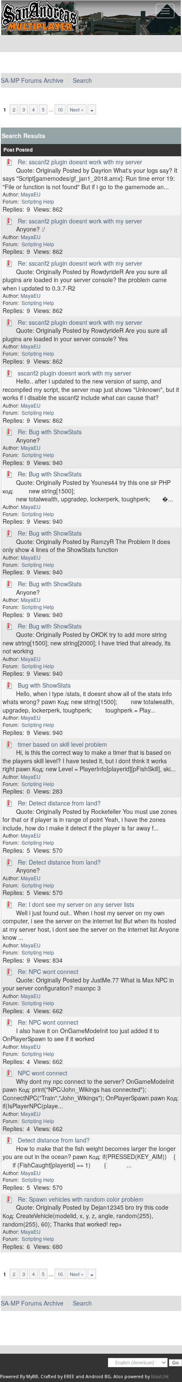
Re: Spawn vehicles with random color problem (80, 1199)
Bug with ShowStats (44, 685)
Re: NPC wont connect (48, 971)
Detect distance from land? (54, 1140)
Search (82, 80)
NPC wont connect (42, 1073)
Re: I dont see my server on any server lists (76, 904)
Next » (76, 109)
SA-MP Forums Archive (32, 80)
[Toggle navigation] (165, 11)
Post (8, 149)
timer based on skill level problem (62, 744)
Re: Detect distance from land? (59, 803)
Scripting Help (38, 201)
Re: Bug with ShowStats (50, 431)
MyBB (32, 1376)
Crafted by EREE (57, 1376)
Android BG (98, 1376)
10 (60, 109)
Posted (24, 149)
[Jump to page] (92, 109)
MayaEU (31, 194)
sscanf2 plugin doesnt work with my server (74, 373)
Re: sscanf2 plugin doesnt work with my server (80, 162)
